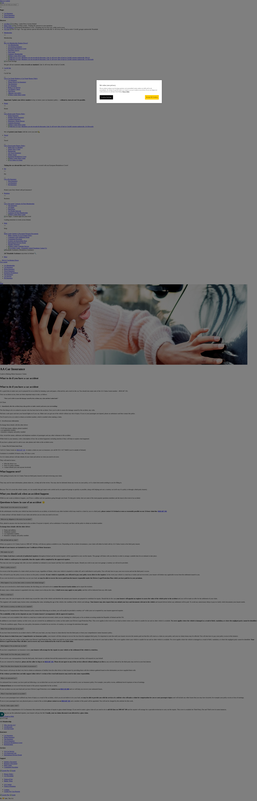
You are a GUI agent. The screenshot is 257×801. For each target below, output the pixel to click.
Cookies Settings (106, 97)
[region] (129, 91)
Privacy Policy (126, 91)
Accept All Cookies (152, 97)
